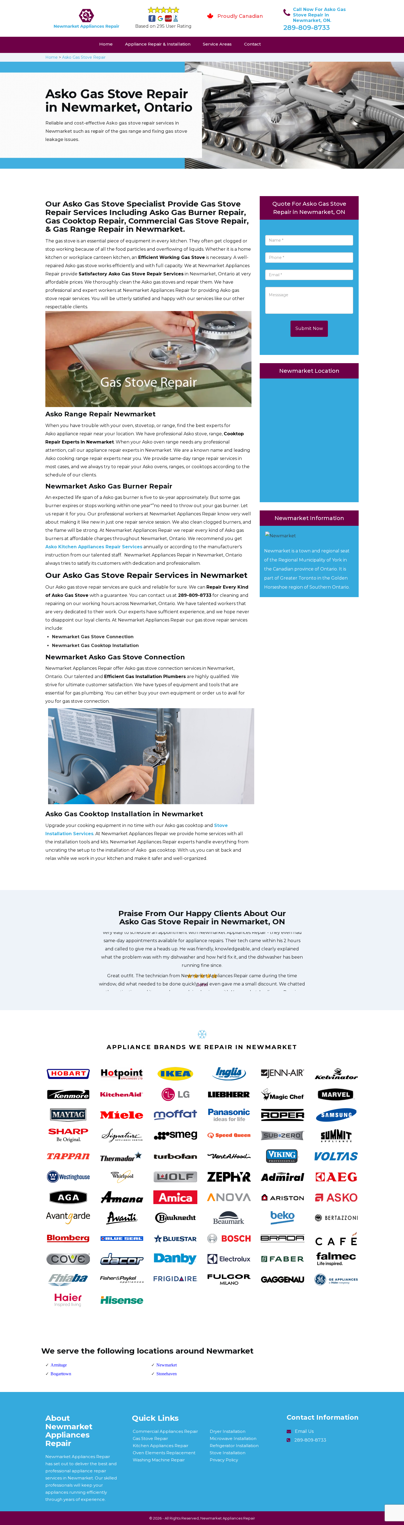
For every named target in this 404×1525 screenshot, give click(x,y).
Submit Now (309, 328)
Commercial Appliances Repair (165, 1431)
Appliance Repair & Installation (157, 44)
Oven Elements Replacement (164, 1452)
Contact (252, 44)
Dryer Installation (227, 1431)
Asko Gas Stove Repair (84, 57)
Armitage (59, 1365)
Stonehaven (166, 1373)
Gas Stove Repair (150, 1438)
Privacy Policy (224, 1459)
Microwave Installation (233, 1438)
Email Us (304, 1431)
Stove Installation (227, 1452)
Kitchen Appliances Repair (160, 1445)
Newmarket (166, 1365)
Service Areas (217, 44)
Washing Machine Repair (159, 1459)
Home (106, 44)
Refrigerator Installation (234, 1445)
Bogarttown (61, 1373)
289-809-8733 (306, 28)
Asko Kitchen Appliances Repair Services (93, 546)
